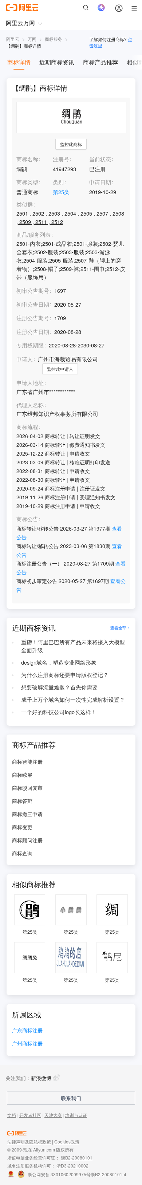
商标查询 (22, 853)
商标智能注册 (27, 761)
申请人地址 (30, 382)
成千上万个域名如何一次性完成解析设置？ (73, 699)
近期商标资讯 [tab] (56, 62)
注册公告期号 (32, 318)
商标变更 (22, 827)
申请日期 (100, 182)
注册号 (61, 159)
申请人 (24, 359)
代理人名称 (30, 405)
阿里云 (12, 39)
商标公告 (27, 519)
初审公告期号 (32, 290)
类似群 (24, 204)
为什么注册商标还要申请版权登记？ (65, 674)
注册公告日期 (32, 331)
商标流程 (27, 427)
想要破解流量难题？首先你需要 (59, 687)
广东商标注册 (27, 1031)
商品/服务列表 (33, 234)
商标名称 (27, 159)
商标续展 (22, 774)
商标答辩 (22, 800)
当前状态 (100, 159)
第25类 (61, 192)
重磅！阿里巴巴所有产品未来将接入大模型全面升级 (73, 646)
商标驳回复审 (27, 787)
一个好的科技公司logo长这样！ (58, 712)
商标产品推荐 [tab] (100, 62)
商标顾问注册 (27, 840)
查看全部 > (120, 627)
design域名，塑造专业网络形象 (58, 662)
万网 (32, 39)
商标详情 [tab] (19, 62)
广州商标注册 (27, 1044)
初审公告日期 (32, 304)
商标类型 (27, 182)
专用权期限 (30, 345)
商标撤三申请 (27, 814)
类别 (58, 182)
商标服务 (53, 39)
